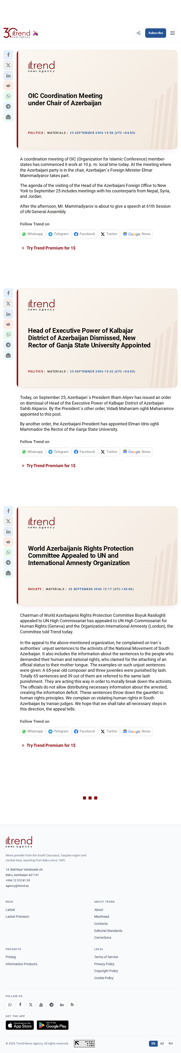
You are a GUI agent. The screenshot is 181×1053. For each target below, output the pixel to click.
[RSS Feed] (72, 1005)
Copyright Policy (106, 971)
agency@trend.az (17, 886)
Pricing (11, 957)
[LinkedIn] (62, 1005)
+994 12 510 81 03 (18, 880)
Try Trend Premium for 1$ (50, 247)
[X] (30, 1005)
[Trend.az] (21, 33)
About (98, 910)
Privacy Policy (104, 964)
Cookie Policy (104, 978)
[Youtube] (41, 1005)
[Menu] (172, 33)
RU (171, 1043)
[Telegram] (51, 1005)
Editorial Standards (108, 931)
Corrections (102, 937)
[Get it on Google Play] (53, 1025)
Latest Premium (17, 916)
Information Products (21, 964)
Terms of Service (106, 957)
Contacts (101, 924)
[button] (8, 54)
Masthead (101, 916)
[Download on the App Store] (20, 1025)
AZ (162, 1043)
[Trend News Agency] (19, 842)
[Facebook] (20, 1005)
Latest (10, 910)
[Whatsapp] (10, 1005)
